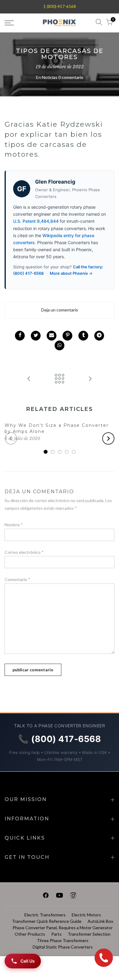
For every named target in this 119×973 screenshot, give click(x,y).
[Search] (99, 23)
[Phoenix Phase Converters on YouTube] (59, 896)
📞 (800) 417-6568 (59, 739)
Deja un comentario (59, 309)
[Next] (108, 438)
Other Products (30, 934)
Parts (56, 934)
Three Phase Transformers (62, 940)
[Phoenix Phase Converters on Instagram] (73, 896)
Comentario (17, 579)
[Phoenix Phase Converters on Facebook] (45, 896)
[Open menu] (17, 23)
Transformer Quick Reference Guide (46, 921)
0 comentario (70, 77)
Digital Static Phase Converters (63, 946)
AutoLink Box (100, 921)
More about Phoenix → (71, 273)
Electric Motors (86, 914)
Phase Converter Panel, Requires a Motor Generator (63, 927)
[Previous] (11, 438)
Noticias (49, 77)
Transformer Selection (89, 934)
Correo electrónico (24, 552)
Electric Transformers (45, 914)
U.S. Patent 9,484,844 (36, 221)
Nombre (14, 524)
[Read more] (20, 336)
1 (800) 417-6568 (59, 6)
